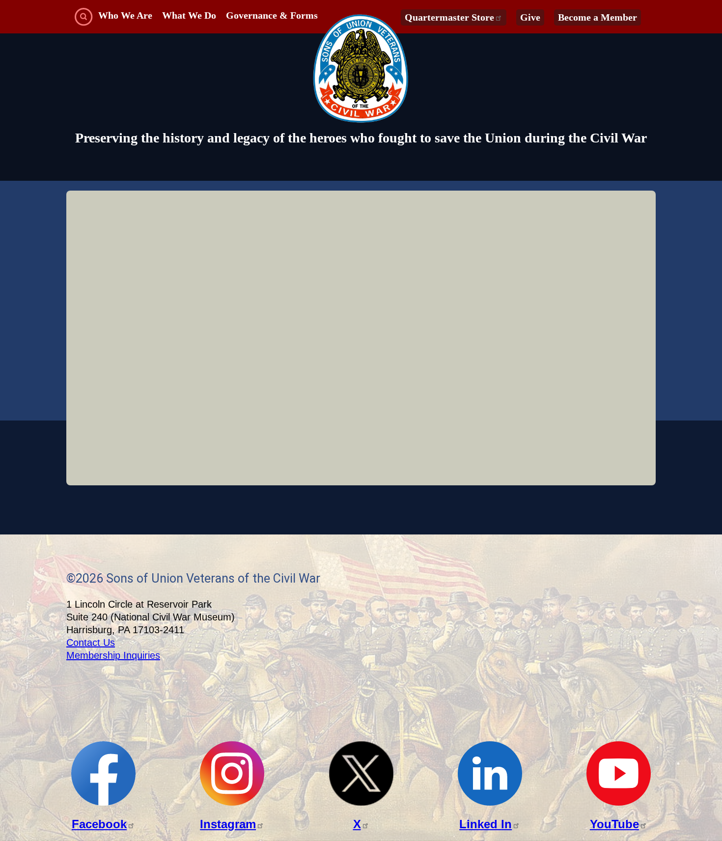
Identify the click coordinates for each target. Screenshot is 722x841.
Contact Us (90, 642)
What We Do (189, 15)
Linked (485, 824)
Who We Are (125, 15)
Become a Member (597, 17)
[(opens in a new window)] (103, 803)
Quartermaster (449, 17)
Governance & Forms (272, 15)
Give (530, 17)
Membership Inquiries (113, 655)
